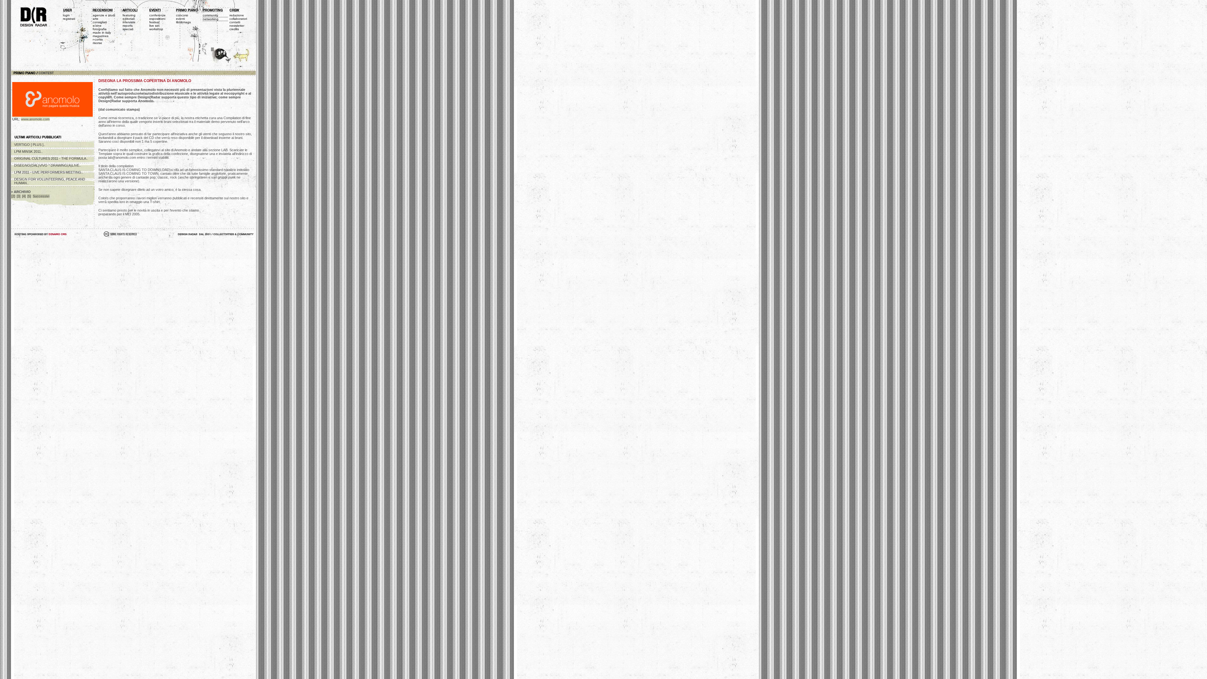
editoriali (129, 18)
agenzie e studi (104, 15)
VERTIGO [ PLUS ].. (29, 144)
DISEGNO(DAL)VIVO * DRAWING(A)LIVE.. (47, 165)
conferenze (157, 15)
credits (234, 29)
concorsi (182, 15)
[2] (13, 196)
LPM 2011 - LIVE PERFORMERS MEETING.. (48, 172)
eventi (180, 18)
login (66, 15)
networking (210, 19)
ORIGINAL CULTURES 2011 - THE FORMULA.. (51, 158)
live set (154, 25)
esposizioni (157, 18)
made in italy (102, 32)
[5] (29, 196)
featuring (129, 15)
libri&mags (183, 22)
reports (128, 25)
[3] (18, 196)
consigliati (100, 22)
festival (154, 22)
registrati (69, 18)
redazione (236, 15)
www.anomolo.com (35, 119)
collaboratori (238, 18)
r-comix (98, 39)
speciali (128, 29)
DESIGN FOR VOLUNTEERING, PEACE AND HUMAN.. (49, 181)
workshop (156, 29)
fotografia (100, 29)
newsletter (236, 25)
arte (95, 18)
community (210, 15)
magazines (100, 36)
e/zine (97, 25)
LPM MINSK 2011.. (28, 151)
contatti (234, 22)
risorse (97, 43)
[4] (24, 196)
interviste (129, 22)
